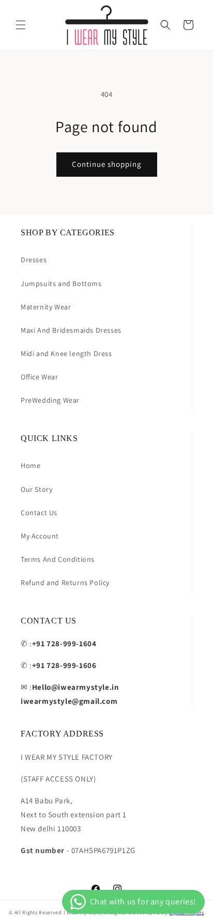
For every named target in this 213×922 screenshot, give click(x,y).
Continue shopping (107, 164)
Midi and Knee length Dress (66, 353)
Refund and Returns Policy (65, 582)
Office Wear (39, 376)
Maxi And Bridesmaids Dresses (71, 330)
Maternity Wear (46, 306)
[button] (20, 24)
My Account (40, 536)
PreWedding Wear (50, 400)
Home (30, 465)
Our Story (36, 489)
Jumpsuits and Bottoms (61, 283)
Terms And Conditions (58, 559)
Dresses (34, 259)
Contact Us (39, 512)
